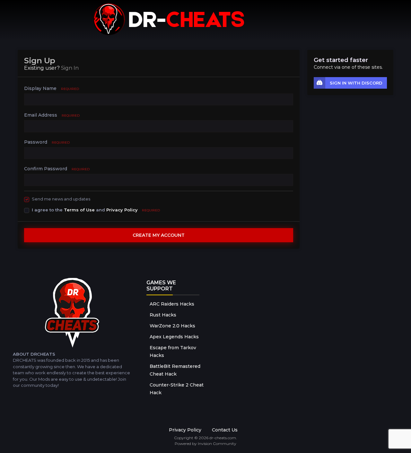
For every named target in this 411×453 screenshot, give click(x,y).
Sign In (70, 68)
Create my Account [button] (159, 235)
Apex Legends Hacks (174, 337)
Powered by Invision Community (205, 443)
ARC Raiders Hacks (172, 304)
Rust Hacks (163, 315)
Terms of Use (79, 209)
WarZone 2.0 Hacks (172, 326)
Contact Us (225, 430)
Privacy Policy (122, 209)
